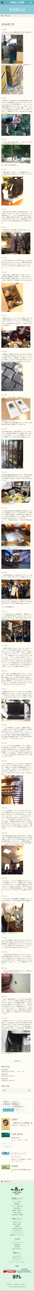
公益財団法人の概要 (17, 1214)
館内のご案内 (17, 1224)
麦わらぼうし (17, 1230)
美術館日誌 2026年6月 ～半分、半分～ (13, 1071)
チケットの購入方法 (17, 1206)
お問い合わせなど (17, 1248)
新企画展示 (17, 1208)
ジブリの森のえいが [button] (7, 1146)
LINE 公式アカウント (17, 1257)
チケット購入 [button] (8, 1110)
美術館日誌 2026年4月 (8, 1080)
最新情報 (17, 1204)
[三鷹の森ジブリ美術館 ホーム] (2, 2)
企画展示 (17, 1226)
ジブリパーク (17, 1260)
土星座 (17, 1228)
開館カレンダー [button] (19, 1110)
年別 (4, 1090)
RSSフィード (25, 1284)
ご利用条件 (9, 1284)
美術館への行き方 (17, 1210)
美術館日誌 (7, 15)
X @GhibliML (16, 1284)
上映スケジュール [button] (6, 1143)
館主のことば (17, 1222)
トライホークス (17, 1235)
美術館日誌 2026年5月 (8, 1076)
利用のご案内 (17, 1212)
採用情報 (17, 1246)
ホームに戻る (17, 1201)
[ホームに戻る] (1, 15)
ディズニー (17, 1262)
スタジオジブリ (17, 1256)
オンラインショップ (17, 1242)
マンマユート (17, 1232)
